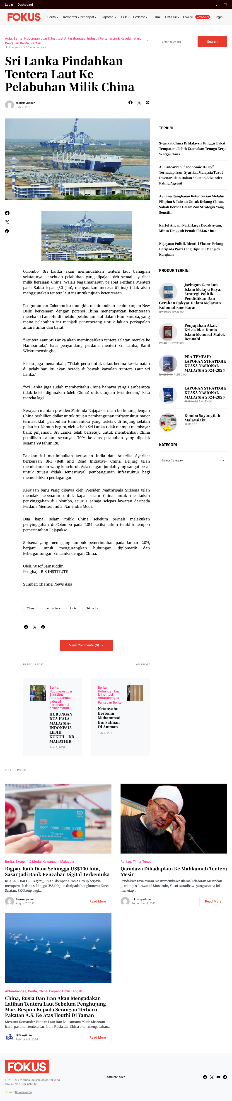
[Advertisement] (193, 86)
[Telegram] (225, 1077)
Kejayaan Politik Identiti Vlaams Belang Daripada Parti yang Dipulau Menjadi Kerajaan (191, 249)
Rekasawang (23, 1092)
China (30, 608)
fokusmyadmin (25, 102)
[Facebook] (205, 1077)
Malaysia (67, 861)
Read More (97, 901)
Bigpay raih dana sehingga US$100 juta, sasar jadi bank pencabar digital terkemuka (57, 871)
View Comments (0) (84, 645)
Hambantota (52, 608)
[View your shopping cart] (225, 4)
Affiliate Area (116, 1077)
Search (212, 41)
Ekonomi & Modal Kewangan (37, 861)
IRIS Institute (24, 1035)
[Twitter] (212, 1077)
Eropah (54, 991)
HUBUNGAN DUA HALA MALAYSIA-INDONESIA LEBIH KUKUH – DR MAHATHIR (61, 728)
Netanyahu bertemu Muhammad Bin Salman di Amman (109, 717)
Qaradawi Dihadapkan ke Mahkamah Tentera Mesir (174, 871)
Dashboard (25, 4)
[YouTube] (218, 1077)
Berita (18, 38)
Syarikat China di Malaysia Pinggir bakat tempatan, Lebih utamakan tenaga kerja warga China (192, 148)
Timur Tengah (143, 861)
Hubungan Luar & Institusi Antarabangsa (54, 38)
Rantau (36, 43)
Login (9, 4)
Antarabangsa (15, 991)
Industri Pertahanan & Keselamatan (113, 38)
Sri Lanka (92, 608)
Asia (8, 38)
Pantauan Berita (17, 43)
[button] (217, 4)
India (73, 608)
